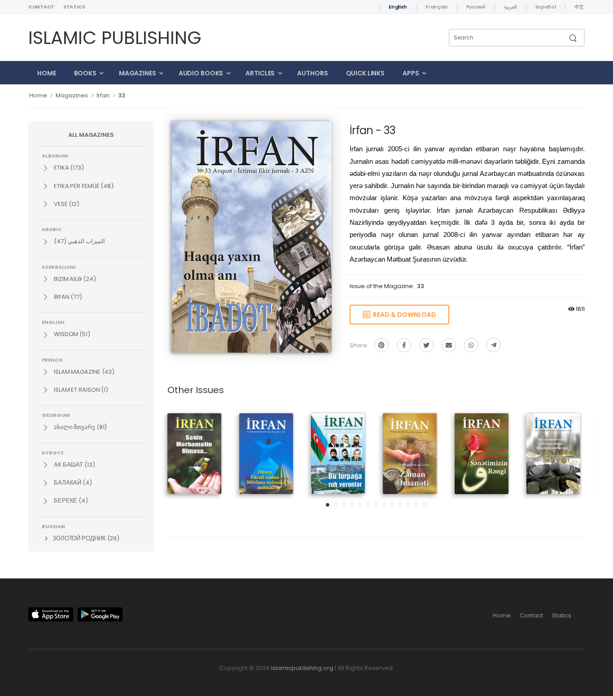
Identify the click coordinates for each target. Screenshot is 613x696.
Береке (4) (70, 500)
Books (85, 73)
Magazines (137, 73)
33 (121, 95)
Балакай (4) (72, 482)
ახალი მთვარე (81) (80, 427)
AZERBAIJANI (59, 266)
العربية (510, 6)
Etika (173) (68, 167)
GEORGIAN (56, 414)
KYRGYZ (53, 452)
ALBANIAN (55, 155)
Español (545, 6)
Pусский (476, 6)
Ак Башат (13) (74, 464)
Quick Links (365, 73)
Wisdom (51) (71, 334)
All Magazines (91, 135)
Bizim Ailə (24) (74, 279)
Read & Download (403, 314)
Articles (260, 73)
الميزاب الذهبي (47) (79, 241)
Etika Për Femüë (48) (83, 186)
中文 (579, 6)
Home (46, 73)
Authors (312, 73)
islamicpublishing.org (302, 668)
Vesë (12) (66, 204)
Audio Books (201, 73)
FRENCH (52, 359)
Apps (411, 73)
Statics (74, 6)
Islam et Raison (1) (80, 389)
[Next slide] (569, 462)
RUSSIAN (53, 526)
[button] (327, 505)
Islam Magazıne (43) (83, 372)
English (398, 6)
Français (436, 6)
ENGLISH (53, 322)
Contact (41, 6)
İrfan (102, 95)
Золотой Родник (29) (85, 538)
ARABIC (52, 229)
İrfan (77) (67, 297)
